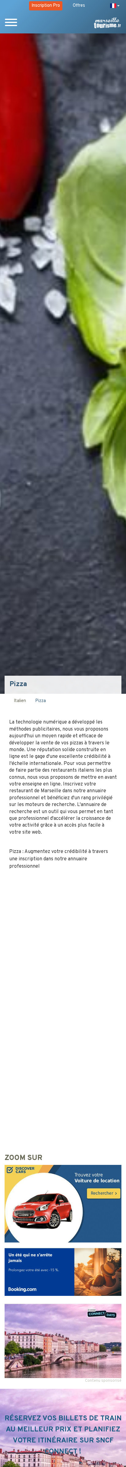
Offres (79, 6)
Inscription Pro (45, 6)
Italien (20, 701)
